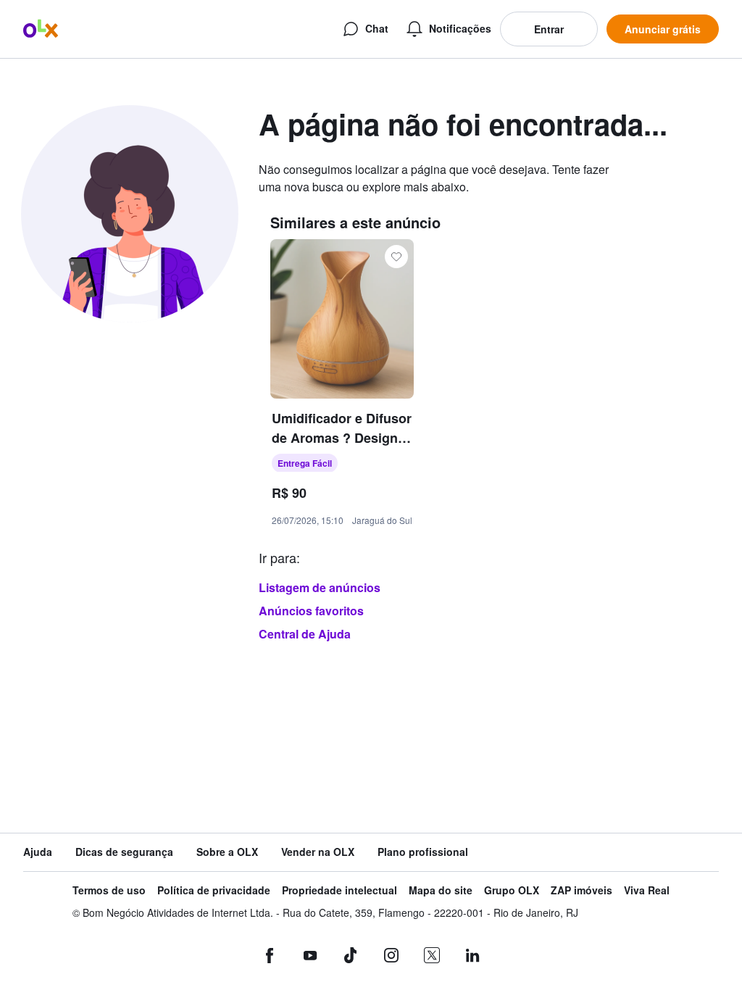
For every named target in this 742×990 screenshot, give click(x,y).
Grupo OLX (511, 890)
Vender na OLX (317, 852)
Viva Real (647, 890)
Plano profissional (423, 852)
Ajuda (37, 852)
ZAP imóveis (581, 890)
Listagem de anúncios (319, 587)
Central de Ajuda (305, 633)
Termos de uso (109, 890)
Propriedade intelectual (339, 890)
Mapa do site (440, 890)
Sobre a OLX (227, 852)
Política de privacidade (213, 890)
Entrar (549, 29)
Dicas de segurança (124, 852)
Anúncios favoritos (311, 610)
